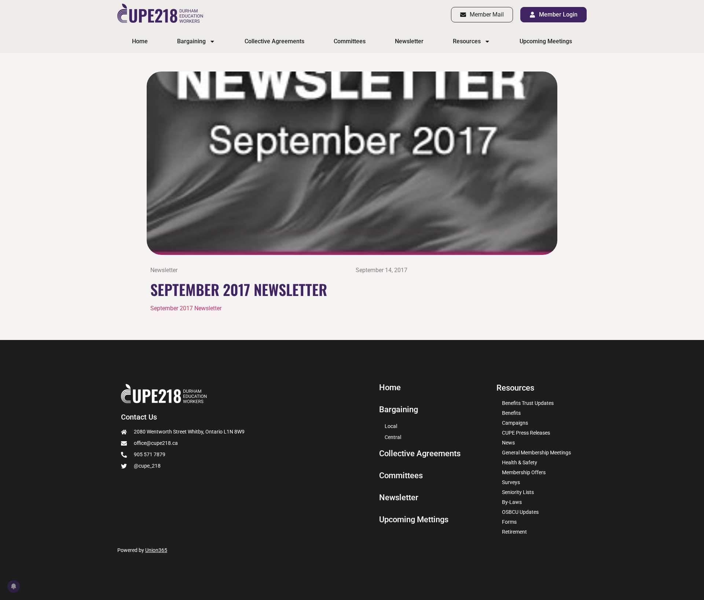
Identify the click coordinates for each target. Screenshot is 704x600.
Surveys (511, 482)
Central (393, 437)
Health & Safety (519, 462)
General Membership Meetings (536, 453)
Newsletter (409, 41)
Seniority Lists (518, 492)
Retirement (514, 532)
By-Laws (512, 502)
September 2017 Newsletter (185, 308)
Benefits (511, 413)
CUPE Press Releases (526, 433)
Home (140, 41)
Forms (509, 522)
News (508, 443)
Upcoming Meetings (546, 41)
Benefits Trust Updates (528, 403)
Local (391, 426)
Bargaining (191, 41)
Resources (467, 41)
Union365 (156, 550)
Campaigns (515, 423)
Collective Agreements (274, 41)
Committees (350, 41)
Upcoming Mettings (413, 519)
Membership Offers (524, 472)
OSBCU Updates (520, 512)
